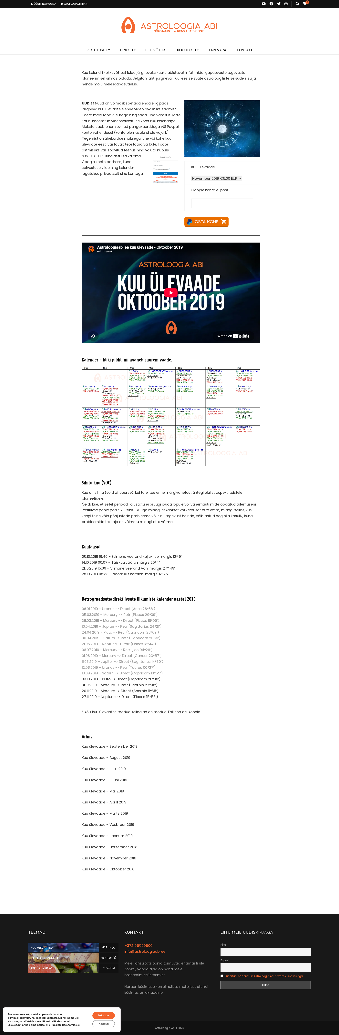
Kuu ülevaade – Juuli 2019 (104, 768)
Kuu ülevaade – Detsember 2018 (109, 846)
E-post (225, 960)
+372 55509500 (138, 945)
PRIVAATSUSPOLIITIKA (73, 4)
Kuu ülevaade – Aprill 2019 (104, 802)
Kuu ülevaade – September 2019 (110, 746)
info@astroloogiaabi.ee (144, 951)
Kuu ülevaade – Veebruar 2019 (108, 824)
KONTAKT (245, 50)
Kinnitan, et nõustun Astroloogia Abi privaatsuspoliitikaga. (264, 976)
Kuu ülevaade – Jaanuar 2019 (107, 835)
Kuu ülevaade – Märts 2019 (105, 813)
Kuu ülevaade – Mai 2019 (103, 791)
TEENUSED (126, 50)
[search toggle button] (297, 4)
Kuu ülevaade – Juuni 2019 (104, 780)
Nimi (223, 945)
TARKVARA (217, 50)
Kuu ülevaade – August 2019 (106, 757)
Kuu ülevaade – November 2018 (109, 858)
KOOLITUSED (187, 50)
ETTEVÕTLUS (155, 50)
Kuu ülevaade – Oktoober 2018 (108, 869)
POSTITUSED (97, 50)
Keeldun (104, 1024)
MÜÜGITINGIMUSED (43, 4)
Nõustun (103, 1015)
